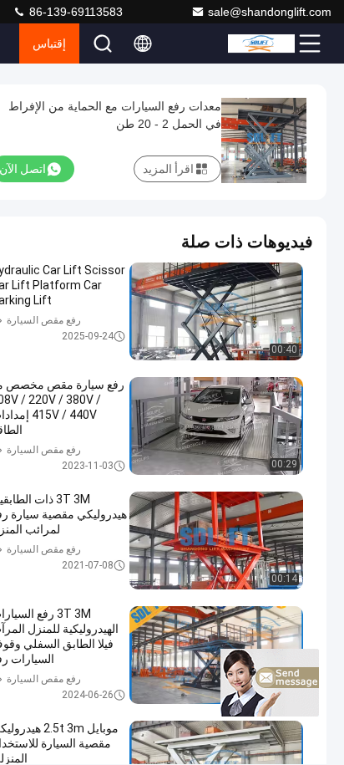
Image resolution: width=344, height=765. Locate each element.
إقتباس (49, 43)
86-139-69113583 (74, 11)
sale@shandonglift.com (269, 11)
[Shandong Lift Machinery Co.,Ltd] (261, 43)
